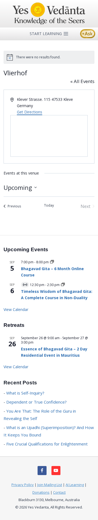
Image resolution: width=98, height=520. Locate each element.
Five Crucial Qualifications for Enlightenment (47, 444)
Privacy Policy (22, 484)
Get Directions (29, 112)
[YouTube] (55, 470)
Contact (59, 492)
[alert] (49, 57)
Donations (41, 492)
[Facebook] (42, 470)
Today (49, 205)
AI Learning (75, 484)
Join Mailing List (49, 484)
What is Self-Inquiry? (25, 393)
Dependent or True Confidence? (36, 402)
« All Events (82, 81)
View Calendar (16, 309)
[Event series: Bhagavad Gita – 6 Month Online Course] (52, 262)
